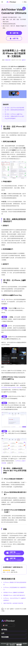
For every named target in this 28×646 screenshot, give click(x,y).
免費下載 (15, 33)
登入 (25, 2)
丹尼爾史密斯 (7, 60)
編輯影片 (24, 60)
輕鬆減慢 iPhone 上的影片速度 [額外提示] (14, 595)
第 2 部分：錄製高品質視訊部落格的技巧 (14, 111)
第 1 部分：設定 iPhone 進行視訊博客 (14, 107)
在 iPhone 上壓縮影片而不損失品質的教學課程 (14, 583)
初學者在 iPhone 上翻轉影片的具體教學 (13, 592)
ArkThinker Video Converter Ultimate (13, 11)
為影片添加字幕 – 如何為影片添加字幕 (13, 603)
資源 (8, 608)
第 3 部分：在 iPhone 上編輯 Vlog (13, 114)
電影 (2, 299)
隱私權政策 (12, 644)
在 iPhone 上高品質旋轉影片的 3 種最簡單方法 (14, 588)
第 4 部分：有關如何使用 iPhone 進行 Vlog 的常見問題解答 (14, 117)
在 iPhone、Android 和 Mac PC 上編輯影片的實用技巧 (14, 599)
